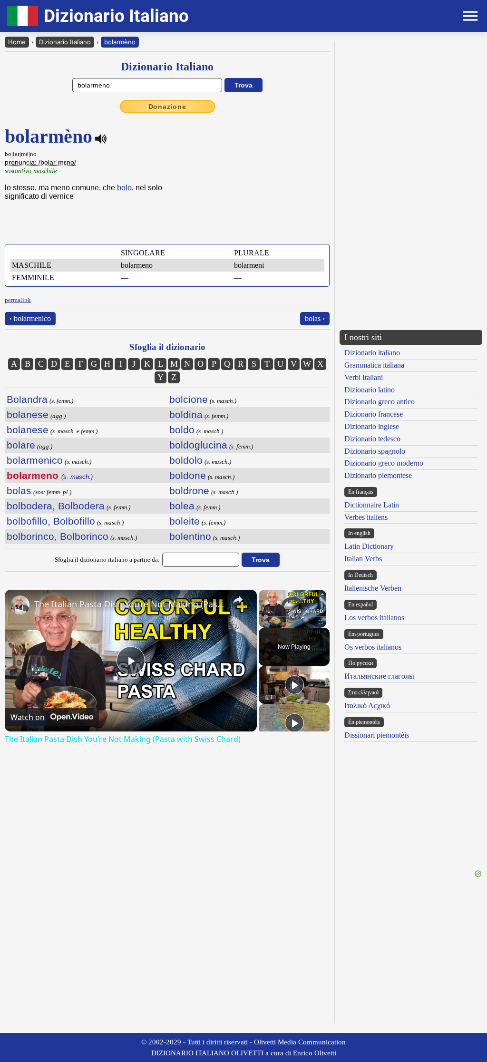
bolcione (188, 399)
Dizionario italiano (372, 353)
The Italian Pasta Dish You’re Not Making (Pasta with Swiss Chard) (129, 604)
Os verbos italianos (372, 647)
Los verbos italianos (374, 618)
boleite (184, 521)
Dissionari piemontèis (376, 735)
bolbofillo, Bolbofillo (51, 521)
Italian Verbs (363, 559)
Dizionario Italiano (65, 42)
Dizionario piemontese (378, 475)
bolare (21, 444)
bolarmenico (35, 460)
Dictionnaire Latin (371, 505)
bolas (19, 490)
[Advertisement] (411, 108)
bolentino (190, 536)
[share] (237, 599)
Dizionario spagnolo (374, 451)
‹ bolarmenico (30, 318)
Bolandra (27, 399)
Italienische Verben (372, 588)
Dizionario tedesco (372, 439)
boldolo (186, 460)
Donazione (167, 106)
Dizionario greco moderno (383, 463)
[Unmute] (276, 622)
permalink (18, 299)
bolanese (28, 414)
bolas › (315, 318)
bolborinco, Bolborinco (57, 536)
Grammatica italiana (374, 365)
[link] (19, 604)
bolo (124, 188)
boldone (187, 475)
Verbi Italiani (363, 377)
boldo (182, 429)
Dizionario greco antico (379, 402)
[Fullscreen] (320, 622)
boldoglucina (198, 444)
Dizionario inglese (371, 426)
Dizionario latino (369, 390)
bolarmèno (120, 42)
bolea (182, 505)
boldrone (189, 490)
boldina (186, 414)
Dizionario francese (373, 414)
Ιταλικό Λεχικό (367, 706)
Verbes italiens (366, 517)
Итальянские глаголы (379, 676)
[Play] (264, 622)
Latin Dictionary (369, 546)
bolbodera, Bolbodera (56, 505)
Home (17, 42)
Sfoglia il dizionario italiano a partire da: (107, 559)
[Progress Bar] (292, 616)
